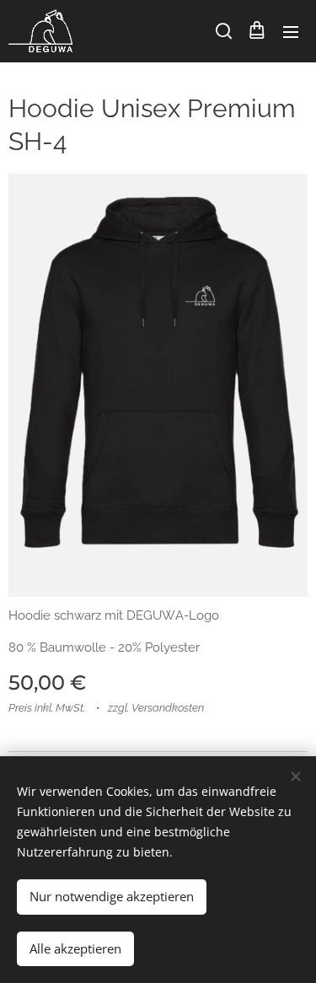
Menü (291, 31)
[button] (222, 31)
